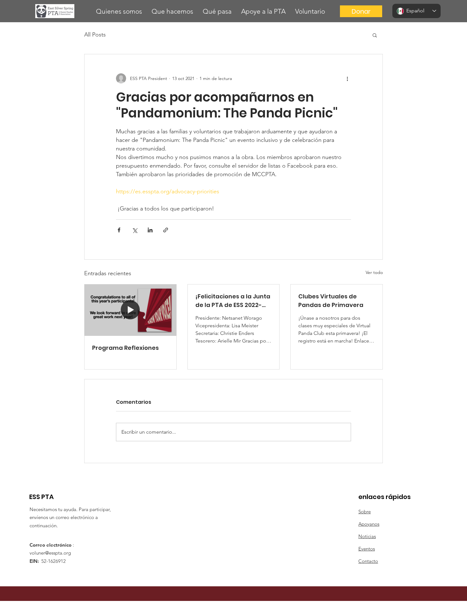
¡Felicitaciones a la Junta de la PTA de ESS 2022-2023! (232, 300)
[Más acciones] (347, 78)
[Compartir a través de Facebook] (119, 230)
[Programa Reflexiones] (130, 310)
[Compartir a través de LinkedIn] (150, 230)
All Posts (95, 34)
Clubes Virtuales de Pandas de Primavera (330, 300)
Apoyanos (368, 524)
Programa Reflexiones (125, 348)
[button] (119, 11)
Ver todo (374, 272)
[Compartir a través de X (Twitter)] (135, 230)
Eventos (366, 549)
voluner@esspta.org (50, 553)
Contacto (368, 561)
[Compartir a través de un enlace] (166, 230)
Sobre (364, 512)
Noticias (367, 536)
